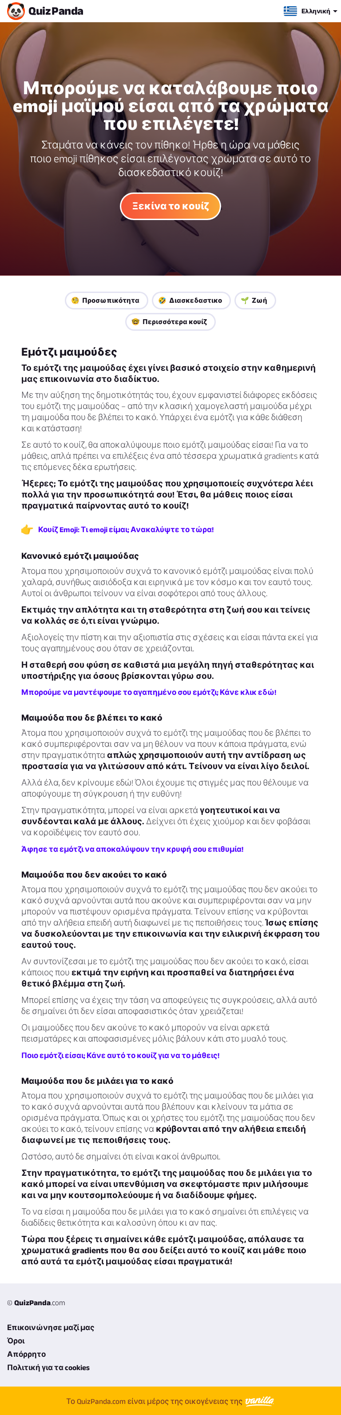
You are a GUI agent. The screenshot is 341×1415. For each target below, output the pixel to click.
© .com (36, 1303)
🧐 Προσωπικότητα (105, 300)
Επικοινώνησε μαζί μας (51, 1327)
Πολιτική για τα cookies (48, 1367)
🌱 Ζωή (254, 300)
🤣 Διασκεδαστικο (190, 300)
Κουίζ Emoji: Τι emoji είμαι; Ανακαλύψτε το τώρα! (126, 529)
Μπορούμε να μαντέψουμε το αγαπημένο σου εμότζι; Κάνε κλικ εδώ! (148, 692)
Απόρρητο (26, 1354)
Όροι (15, 1341)
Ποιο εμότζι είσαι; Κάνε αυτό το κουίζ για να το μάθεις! (120, 1055)
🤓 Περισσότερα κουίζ (169, 321)
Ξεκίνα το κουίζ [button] (170, 205)
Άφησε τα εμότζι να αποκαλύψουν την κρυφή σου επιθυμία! (132, 849)
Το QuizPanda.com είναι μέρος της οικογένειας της (155, 1401)
